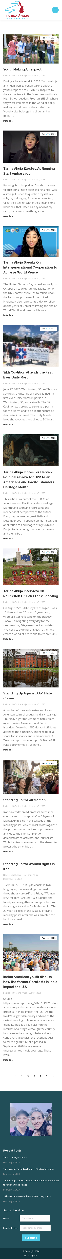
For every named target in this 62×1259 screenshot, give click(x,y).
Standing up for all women (24, 800)
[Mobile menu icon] (55, 10)
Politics (6, 75)
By (19, 75)
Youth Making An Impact (22, 69)
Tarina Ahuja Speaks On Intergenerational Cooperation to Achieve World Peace (30, 267)
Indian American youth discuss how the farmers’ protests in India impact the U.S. (30, 982)
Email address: (11, 1227)
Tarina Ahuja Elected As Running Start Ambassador (28, 1168)
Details (7, 121)
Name (6, 1218)
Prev (13, 1119)
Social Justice (15, 875)
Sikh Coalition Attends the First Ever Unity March (27, 1196)
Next (49, 1119)
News (5, 875)
